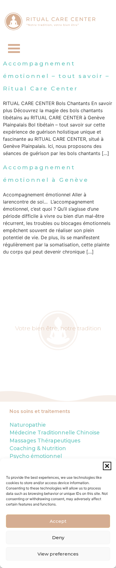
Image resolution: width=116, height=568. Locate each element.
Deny (58, 537)
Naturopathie (28, 425)
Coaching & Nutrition (38, 448)
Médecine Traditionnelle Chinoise (55, 432)
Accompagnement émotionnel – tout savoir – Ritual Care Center (56, 76)
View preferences (58, 554)
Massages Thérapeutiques (45, 440)
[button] (107, 466)
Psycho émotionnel (36, 456)
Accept (58, 521)
